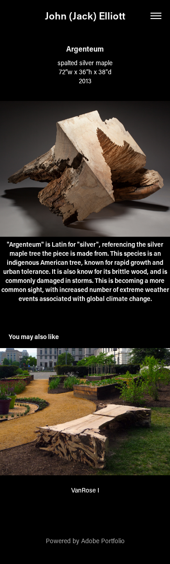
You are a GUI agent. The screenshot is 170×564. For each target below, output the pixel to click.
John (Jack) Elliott (85, 15)
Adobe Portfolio (103, 540)
